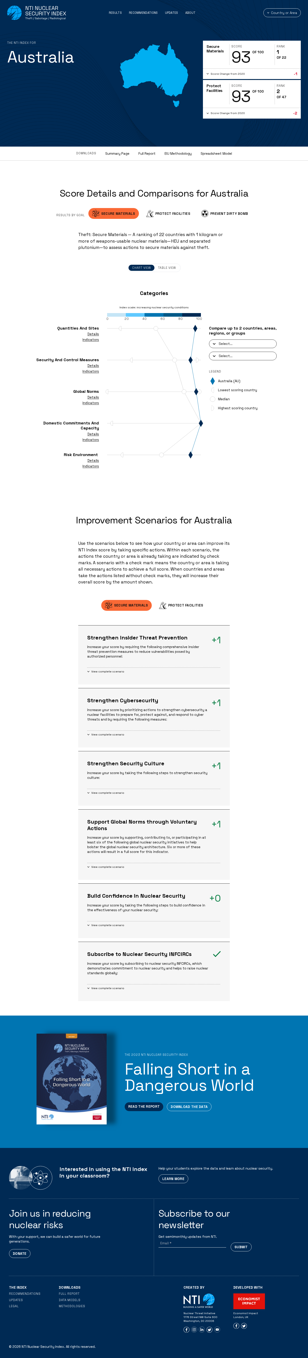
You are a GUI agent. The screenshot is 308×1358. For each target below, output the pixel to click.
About (190, 13)
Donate (20, 1253)
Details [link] (93, 334)
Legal (14, 1306)
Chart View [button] (141, 268)
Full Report (147, 153)
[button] (252, 74)
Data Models (69, 1300)
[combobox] (219, 344)
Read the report (144, 1106)
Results (115, 13)
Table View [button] (167, 268)
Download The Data (189, 1107)
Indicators (91, 339)
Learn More (173, 1179)
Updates (171, 13)
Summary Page (117, 153)
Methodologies (72, 1306)
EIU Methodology (178, 153)
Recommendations (143, 13)
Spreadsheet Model (216, 153)
